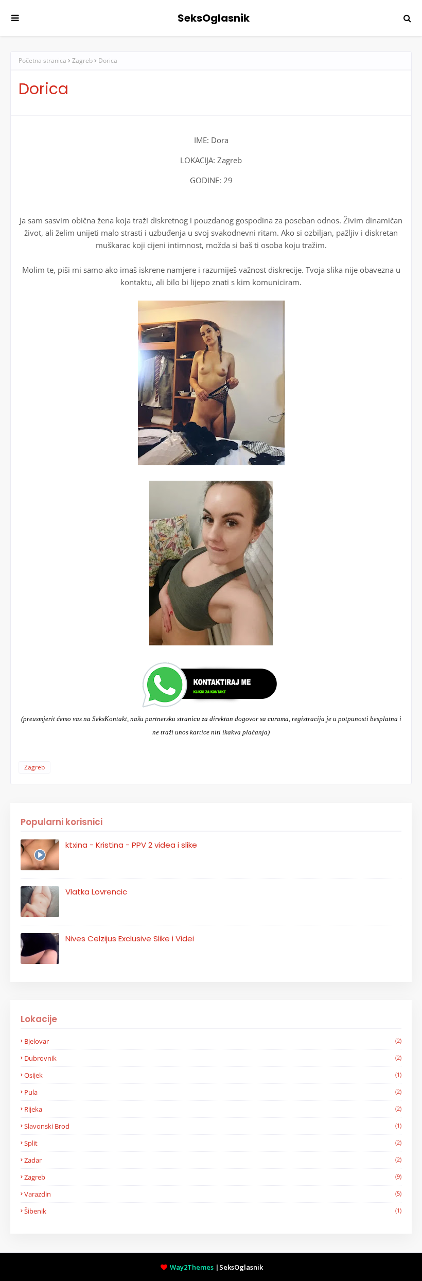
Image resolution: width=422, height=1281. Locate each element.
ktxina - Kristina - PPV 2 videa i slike (131, 844)
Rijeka (212, 1109)
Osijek (212, 1075)
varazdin (212, 1194)
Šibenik (212, 1211)
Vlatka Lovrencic (96, 891)
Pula (212, 1092)
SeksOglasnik (214, 18)
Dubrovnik (212, 1058)
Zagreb (82, 60)
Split (212, 1143)
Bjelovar (212, 1041)
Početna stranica (42, 60)
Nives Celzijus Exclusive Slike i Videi (129, 938)
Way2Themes (192, 1267)
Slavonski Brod (212, 1126)
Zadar (212, 1160)
